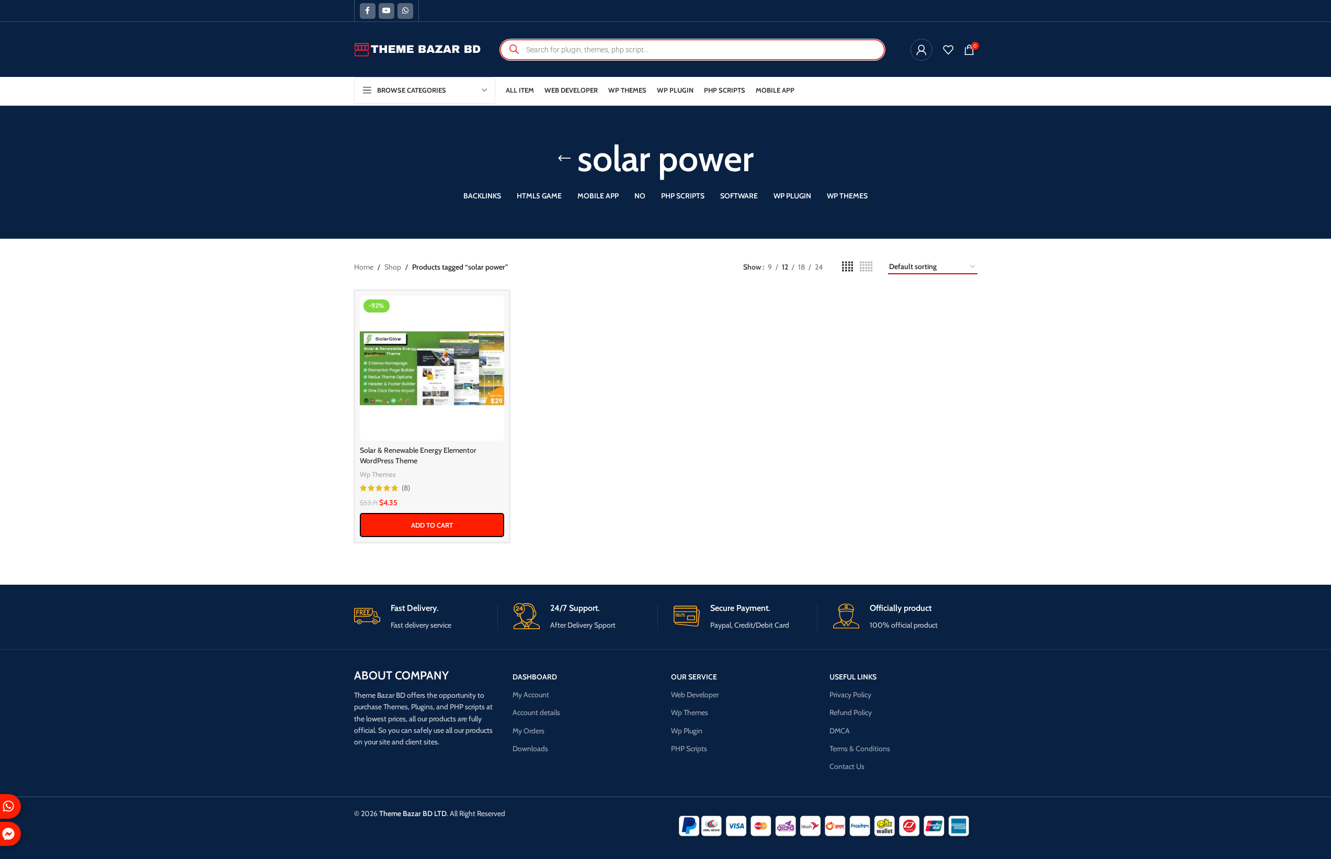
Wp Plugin (686, 730)
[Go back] (564, 158)
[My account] (921, 49)
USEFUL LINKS (853, 677)
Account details (536, 712)
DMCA (839, 730)
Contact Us (846, 766)
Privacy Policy (850, 694)
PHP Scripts (689, 748)
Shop (392, 267)
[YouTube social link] (386, 11)
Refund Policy (850, 712)
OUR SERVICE (694, 677)
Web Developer (695, 694)
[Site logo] (418, 48)
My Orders (528, 730)
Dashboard (535, 677)
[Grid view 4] (847, 266)
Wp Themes (378, 474)
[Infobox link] (426, 617)
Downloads (530, 748)
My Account (531, 694)
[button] (432, 525)
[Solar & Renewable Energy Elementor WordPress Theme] (432, 368)
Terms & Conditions (859, 748)
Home (363, 267)
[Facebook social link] (368, 11)
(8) (406, 488)
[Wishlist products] (948, 49)
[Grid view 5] (866, 266)
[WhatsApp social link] (405, 11)
